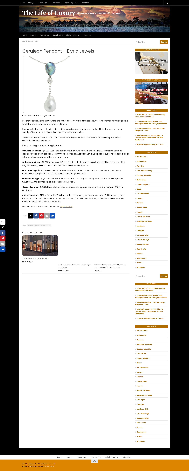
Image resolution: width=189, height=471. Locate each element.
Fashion (140, 203)
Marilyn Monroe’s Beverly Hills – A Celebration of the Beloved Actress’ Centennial (149, 137)
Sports (139, 254)
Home (23, 3)
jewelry (37, 225)
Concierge (43, 3)
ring (49, 225)
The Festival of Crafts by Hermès (35, 258)
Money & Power (143, 244)
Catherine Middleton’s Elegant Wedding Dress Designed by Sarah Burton (110, 266)
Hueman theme (49, 466)
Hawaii (139, 212)
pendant (43, 225)
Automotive (141, 161)
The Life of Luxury (48, 13)
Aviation (140, 166)
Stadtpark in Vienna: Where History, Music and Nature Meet (150, 116)
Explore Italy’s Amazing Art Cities (150, 144)
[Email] (47, 215)
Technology (141, 258)
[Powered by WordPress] (30, 466)
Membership (57, 3)
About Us (85, 3)
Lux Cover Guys (143, 240)
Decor (139, 189)
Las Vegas (141, 226)
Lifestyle (31, 3)
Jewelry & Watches (30, 41)
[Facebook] (36, 215)
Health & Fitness (143, 217)
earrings (30, 225)
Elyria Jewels (66, 206)
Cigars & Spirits (143, 185)
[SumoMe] (52, 215)
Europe (139, 198)
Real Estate (141, 249)
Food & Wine (142, 208)
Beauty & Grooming (144, 171)
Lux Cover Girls (143, 235)
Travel (139, 263)
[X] (30, 215)
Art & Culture (142, 157)
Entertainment (143, 194)
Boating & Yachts (144, 175)
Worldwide (141, 267)
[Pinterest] (41, 215)
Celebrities (141, 180)
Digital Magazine (71, 3)
